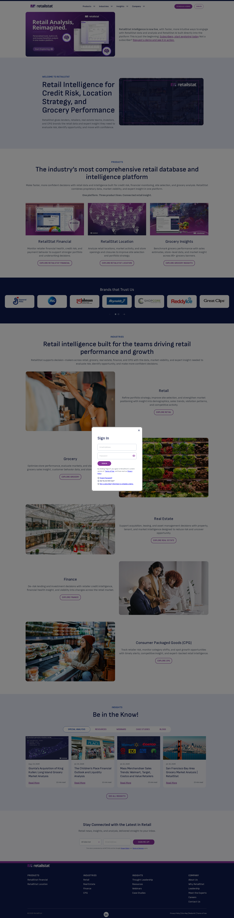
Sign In (104, 463)
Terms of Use (109, 471)
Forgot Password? (106, 478)
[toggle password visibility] (133, 455)
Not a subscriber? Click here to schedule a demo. (116, 484)
